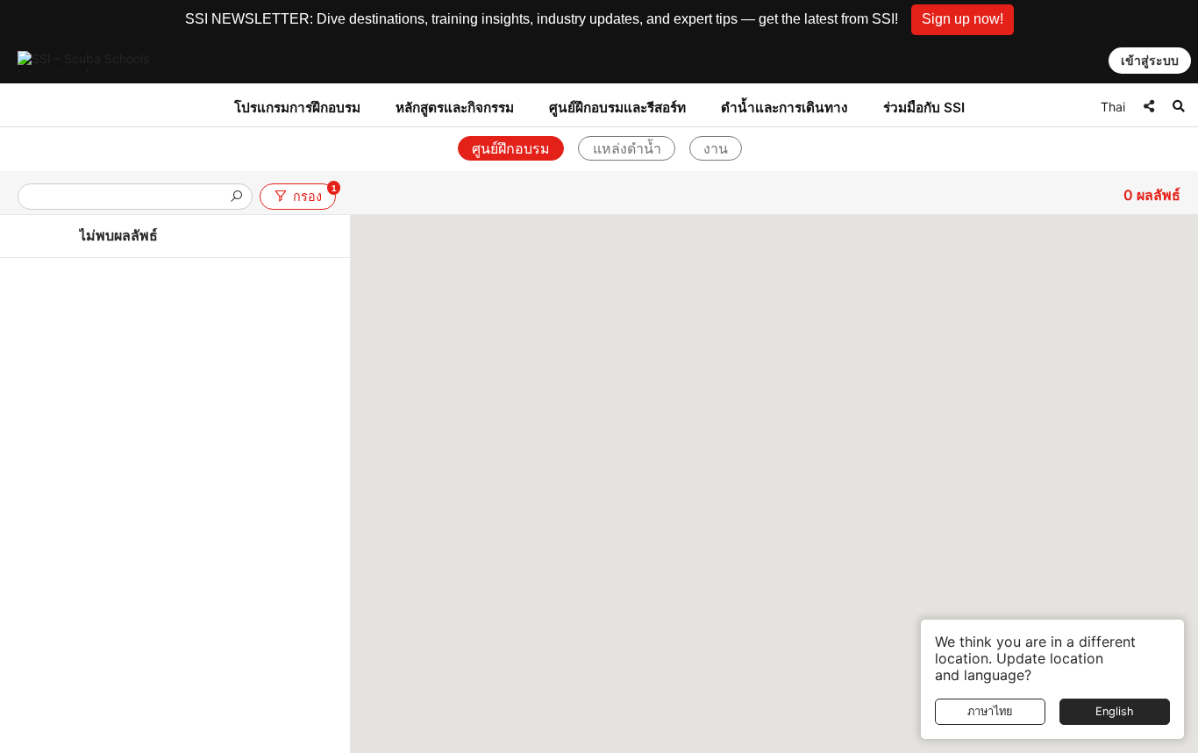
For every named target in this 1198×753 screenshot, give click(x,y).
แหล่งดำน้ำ (627, 148)
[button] (962, 19)
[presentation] (128, 198)
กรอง (314, 193)
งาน (715, 148)
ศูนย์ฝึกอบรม (511, 148)
